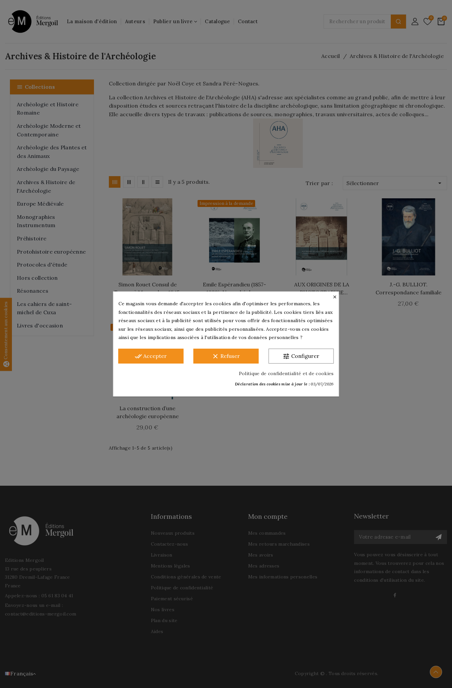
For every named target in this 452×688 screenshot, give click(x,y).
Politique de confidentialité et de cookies (286, 373)
